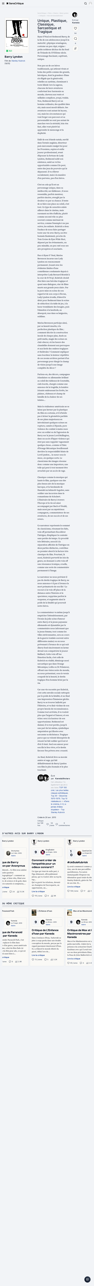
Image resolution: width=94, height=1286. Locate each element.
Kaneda (75, 22)
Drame (55, 13)
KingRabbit (50, 850)
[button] (90, 3)
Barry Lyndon (14, 56)
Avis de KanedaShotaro (55, 16)
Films (50, 13)
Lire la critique (38, 891)
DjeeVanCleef (87, 851)
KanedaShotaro (62, 778)
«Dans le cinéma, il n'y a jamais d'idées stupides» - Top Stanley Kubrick (60, 806)
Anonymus (15, 851)
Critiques (42, 16)
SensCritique (41, 13)
